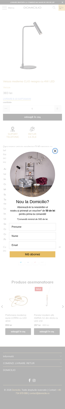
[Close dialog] (55, 151)
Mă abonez (32, 254)
